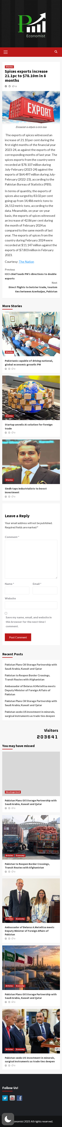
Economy (20, 855)
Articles (9, 855)
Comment (12, 536)
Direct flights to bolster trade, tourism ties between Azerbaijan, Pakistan (33, 287)
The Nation (26, 261)
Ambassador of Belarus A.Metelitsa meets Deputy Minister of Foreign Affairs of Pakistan (30, 690)
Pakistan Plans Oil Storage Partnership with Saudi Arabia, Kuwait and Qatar (31, 666)
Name (9, 583)
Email (37, 583)
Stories (9, 67)
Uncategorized (13, 792)
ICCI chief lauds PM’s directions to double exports (30, 274)
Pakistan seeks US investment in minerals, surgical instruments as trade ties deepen (30, 713)
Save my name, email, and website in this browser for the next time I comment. (29, 622)
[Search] (56, 52)
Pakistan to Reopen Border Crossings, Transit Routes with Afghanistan (27, 677)
